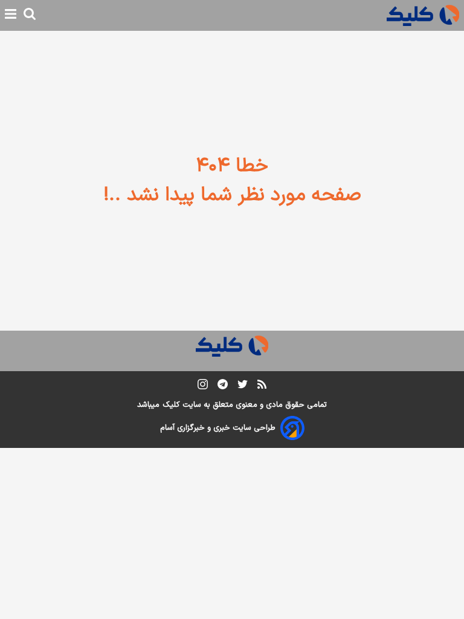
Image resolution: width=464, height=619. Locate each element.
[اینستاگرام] (203, 386)
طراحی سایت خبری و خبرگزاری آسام (218, 428)
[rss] (261, 386)
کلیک (171, 405)
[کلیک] (423, 15)
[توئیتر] (242, 386)
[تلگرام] (223, 386)
